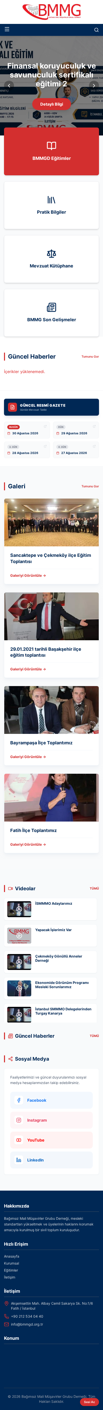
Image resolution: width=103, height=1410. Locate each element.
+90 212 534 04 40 (27, 1316)
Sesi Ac (89, 1402)
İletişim (9, 1277)
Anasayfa (11, 1256)
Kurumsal (11, 1263)
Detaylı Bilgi (51, 104)
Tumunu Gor (90, 356)
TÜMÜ (94, 888)
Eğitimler (11, 1270)
